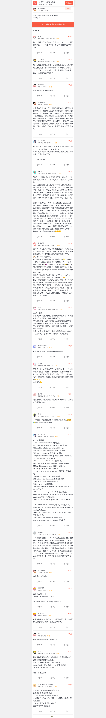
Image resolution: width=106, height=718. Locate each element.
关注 (68, 9)
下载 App (69, 3)
